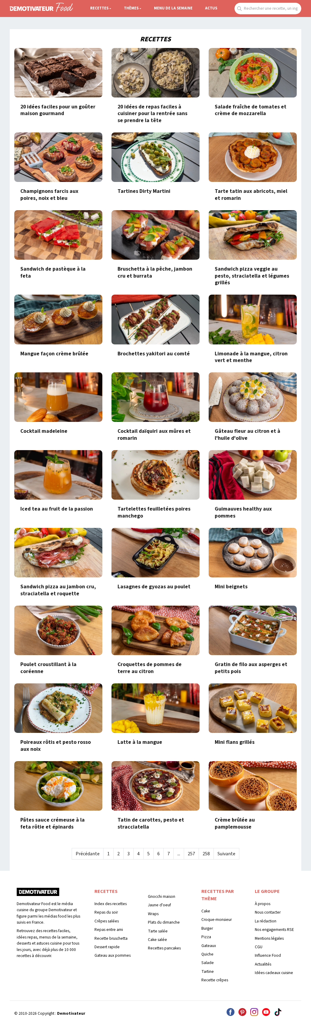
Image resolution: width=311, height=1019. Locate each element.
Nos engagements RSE (274, 929)
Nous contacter (268, 912)
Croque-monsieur (216, 919)
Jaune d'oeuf (159, 905)
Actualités (263, 964)
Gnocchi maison (161, 896)
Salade (207, 963)
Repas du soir (106, 912)
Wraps (153, 914)
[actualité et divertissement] (38, 894)
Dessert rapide (107, 947)
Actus (211, 8)
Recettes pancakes (164, 948)
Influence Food (268, 955)
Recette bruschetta (111, 938)
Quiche (207, 954)
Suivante (226, 853)
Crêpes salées (106, 921)
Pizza (206, 937)
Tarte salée (158, 931)
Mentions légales (269, 938)
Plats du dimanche (164, 922)
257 (191, 853)
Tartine (207, 971)
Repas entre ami (108, 929)
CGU (258, 947)
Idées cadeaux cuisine (274, 973)
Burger (207, 928)
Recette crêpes (214, 980)
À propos (262, 904)
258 (206, 853)
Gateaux (208, 946)
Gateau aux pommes (112, 955)
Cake (205, 911)
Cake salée (157, 939)
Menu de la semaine (173, 8)
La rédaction (265, 921)
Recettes (99, 8)
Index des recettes (110, 904)
